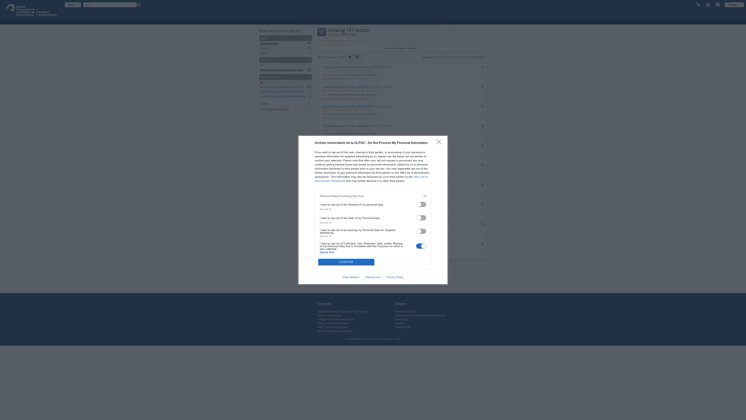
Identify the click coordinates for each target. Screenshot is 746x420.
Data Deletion (351, 277)
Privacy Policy (395, 277)
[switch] (421, 204)
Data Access (373, 277)
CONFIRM (346, 262)
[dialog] (373, 210)
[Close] (440, 143)
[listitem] (373, 196)
